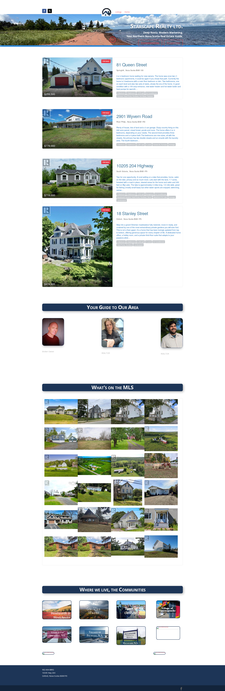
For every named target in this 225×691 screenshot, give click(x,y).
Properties (173, 43)
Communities (150, 43)
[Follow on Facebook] (44, 11)
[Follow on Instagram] (53, 358)
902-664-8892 (48, 669)
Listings (118, 12)
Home (127, 12)
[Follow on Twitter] (59, 358)
